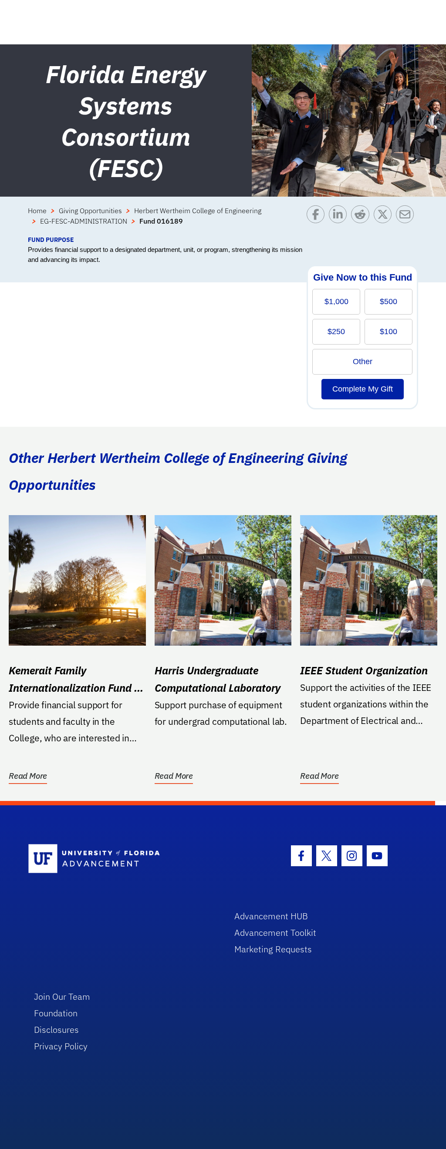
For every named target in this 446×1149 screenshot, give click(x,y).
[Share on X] (385, 220)
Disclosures (56, 1029)
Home (37, 210)
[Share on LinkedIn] (340, 220)
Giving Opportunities (90, 210)
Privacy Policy (61, 1046)
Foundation (56, 1013)
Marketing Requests (273, 949)
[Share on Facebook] (318, 220)
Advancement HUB (271, 916)
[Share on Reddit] (362, 220)
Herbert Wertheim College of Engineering (197, 210)
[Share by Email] (407, 220)
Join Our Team (62, 996)
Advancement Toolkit (275, 932)
